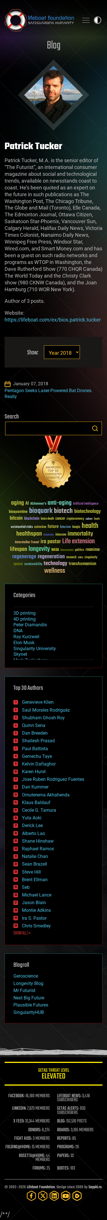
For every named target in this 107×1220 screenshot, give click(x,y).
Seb (26, 887)
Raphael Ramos (38, 848)
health (90, 526)
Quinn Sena (33, 725)
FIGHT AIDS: (23, 1138)
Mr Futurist (24, 990)
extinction (40, 527)
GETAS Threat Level (53, 1074)
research (71, 557)
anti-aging (60, 503)
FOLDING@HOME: (18, 1147)
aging (17, 503)
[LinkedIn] (54, 1196)
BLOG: (61, 1121)
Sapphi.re (95, 1187)
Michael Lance (36, 895)
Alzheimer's (38, 504)
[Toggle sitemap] (86, 20)
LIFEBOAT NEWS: (69, 1096)
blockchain (31, 519)
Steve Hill (31, 872)
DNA (18, 630)
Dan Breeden (35, 733)
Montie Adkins (36, 910)
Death (97, 519)
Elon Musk (24, 642)
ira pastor (51, 541)
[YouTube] (65, 1196)
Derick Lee (32, 825)
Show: (32, 352)
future (53, 526)
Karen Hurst (34, 771)
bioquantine (18, 511)
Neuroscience (67, 550)
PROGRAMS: (65, 1147)
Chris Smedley (36, 926)
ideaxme (60, 535)
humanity (48, 535)
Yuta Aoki (31, 818)
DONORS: (34, 1130)
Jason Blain (34, 902)
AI (27, 503)
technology (55, 564)
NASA (55, 550)
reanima (93, 549)
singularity (90, 557)
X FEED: (18, 1121)
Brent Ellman (35, 879)
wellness (54, 571)
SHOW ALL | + (22, 933)
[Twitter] (42, 1196)
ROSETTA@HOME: (32, 1156)
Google (76, 527)
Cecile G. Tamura (39, 810)
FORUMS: (39, 1168)
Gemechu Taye (37, 756)
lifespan (18, 549)
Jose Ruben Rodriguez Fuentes (53, 779)
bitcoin (16, 518)
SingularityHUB (28, 1012)
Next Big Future (28, 998)
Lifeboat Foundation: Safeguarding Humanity (39, 20)
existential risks (22, 527)
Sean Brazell (34, 864)
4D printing (24, 619)
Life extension (78, 541)
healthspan (29, 534)
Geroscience (25, 976)
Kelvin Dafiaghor (39, 764)
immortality (80, 533)
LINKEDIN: (19, 1108)
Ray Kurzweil (26, 636)
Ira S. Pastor (34, 918)
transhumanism (82, 563)
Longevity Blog (28, 983)
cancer (60, 519)
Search (95, 428)
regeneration (51, 556)
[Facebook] (31, 1196)
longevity (39, 549)
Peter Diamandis (30, 624)
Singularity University (34, 648)
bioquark (41, 511)
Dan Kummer (35, 787)
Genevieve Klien (38, 702)
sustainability (33, 564)
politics (79, 550)
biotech (63, 511)
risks (80, 557)
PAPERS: (63, 1156)
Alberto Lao (33, 833)
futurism (65, 527)
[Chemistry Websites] (53, 463)
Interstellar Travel (27, 542)
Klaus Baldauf (36, 802)
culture (89, 519)
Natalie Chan (35, 856)
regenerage (24, 557)
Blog (53, 46)
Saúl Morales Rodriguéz (46, 710)
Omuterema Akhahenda (46, 795)
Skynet (20, 654)
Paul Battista (35, 748)
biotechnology (87, 512)
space (18, 563)
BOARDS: (63, 1130)
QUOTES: (63, 1168)
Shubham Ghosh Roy (43, 717)
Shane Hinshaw (38, 841)
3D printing (24, 613)
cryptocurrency (75, 519)
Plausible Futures (30, 1005)
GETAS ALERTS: (68, 1108)
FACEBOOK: (16, 1096)
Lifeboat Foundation (41, 1187)
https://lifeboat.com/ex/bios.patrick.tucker (53, 320)
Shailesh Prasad (38, 740)
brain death (47, 519)
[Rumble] (77, 1196)
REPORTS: (64, 1138)
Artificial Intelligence (85, 504)
